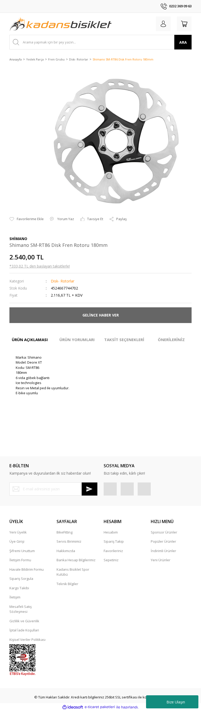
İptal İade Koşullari (24, 630)
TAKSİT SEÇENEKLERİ (124, 339)
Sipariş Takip (114, 541)
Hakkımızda (66, 550)
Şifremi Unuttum (22, 550)
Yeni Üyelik (18, 532)
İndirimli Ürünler (163, 550)
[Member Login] (163, 23)
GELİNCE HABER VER (100, 315)
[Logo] (60, 23)
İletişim (14, 597)
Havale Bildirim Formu (26, 569)
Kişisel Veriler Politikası (27, 639)
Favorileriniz (113, 550)
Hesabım (111, 532)
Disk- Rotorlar (62, 281)
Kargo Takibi (19, 588)
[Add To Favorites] (26, 219)
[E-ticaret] (100, 707)
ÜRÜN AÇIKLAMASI (30, 339)
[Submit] (89, 489)
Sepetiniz (111, 560)
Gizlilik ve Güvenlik (24, 621)
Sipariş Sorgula (21, 578)
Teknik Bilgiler (67, 583)
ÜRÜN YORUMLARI (77, 339)
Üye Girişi (16, 541)
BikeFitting (64, 532)
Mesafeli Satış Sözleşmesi (20, 609)
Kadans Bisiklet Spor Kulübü (73, 572)
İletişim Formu (20, 560)
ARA (183, 42)
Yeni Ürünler (160, 560)
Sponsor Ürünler (164, 532)
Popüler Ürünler (163, 541)
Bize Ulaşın (175, 701)
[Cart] (184, 23)
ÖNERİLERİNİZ (171, 339)
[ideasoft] (72, 707)
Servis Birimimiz (69, 541)
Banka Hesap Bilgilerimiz (76, 560)
